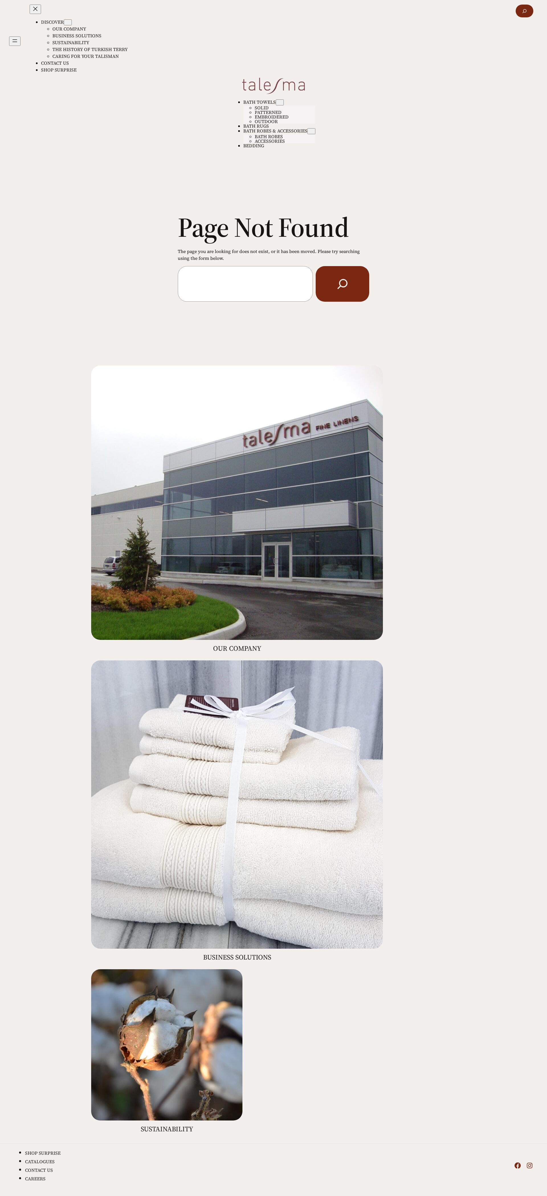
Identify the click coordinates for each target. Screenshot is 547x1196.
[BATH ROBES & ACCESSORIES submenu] (311, 131)
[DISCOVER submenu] (68, 22)
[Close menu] (35, 9)
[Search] (342, 284)
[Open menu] (15, 41)
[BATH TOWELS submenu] (280, 102)
